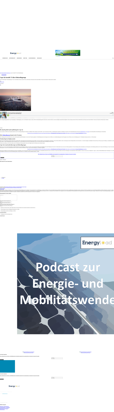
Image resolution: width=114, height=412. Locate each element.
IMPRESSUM (2, 389)
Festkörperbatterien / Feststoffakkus (5, 407)
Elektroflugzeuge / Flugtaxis (4, 408)
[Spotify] (109, 49)
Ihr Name (52, 155)
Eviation (88, 131)
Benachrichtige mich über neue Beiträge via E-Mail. (8, 210)
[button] (113, 58)
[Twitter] (112, 49)
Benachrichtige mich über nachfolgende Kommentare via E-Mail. (10, 209)
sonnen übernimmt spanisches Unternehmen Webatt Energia (13, 187)
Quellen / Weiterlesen (3, 159)
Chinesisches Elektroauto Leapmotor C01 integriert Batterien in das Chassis (15, 186)
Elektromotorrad (2, 409)
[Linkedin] (107, 49)
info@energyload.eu (4, 393)
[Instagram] (106, 49)
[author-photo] (2, 188)
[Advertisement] (57, 66)
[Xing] (113, 49)
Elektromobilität (4, 74)
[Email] (14, 86)
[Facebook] (104, 49)
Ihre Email (52, 156)
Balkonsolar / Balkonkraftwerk (4, 406)
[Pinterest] (108, 49)
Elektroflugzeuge (83, 131)
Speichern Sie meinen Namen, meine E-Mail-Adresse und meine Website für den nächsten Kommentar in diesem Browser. (18, 207)
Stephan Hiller (2, 189)
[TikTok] (111, 49)
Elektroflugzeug (4, 75)
